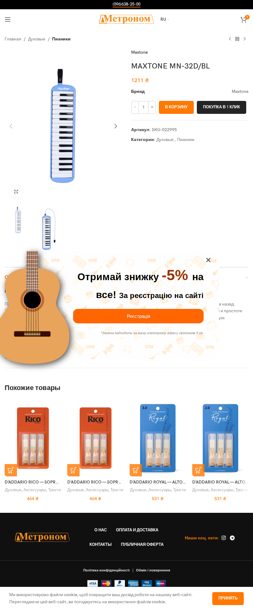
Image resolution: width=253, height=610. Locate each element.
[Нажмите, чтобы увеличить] (16, 192)
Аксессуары (34, 490)
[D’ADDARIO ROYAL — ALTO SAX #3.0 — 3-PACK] (158, 437)
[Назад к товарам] (237, 39)
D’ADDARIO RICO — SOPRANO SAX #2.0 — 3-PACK (55, 482)
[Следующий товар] (244, 39)
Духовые (36, 39)
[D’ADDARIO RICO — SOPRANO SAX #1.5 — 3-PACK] (95, 437)
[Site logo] (126, 19)
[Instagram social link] (223, 538)
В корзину (176, 107)
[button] (11, 126)
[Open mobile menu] (8, 19)
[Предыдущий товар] (230, 39)
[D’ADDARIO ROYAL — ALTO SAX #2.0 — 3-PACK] (220, 437)
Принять (228, 598)
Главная (13, 39)
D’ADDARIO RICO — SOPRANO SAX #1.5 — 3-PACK (117, 482)
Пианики (61, 39)
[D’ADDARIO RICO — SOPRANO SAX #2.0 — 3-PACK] (33, 437)
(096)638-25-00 (126, 4)
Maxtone (139, 52)
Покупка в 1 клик (221, 107)
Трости (54, 490)
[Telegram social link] (232, 538)
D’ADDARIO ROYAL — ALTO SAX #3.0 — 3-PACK (176, 482)
